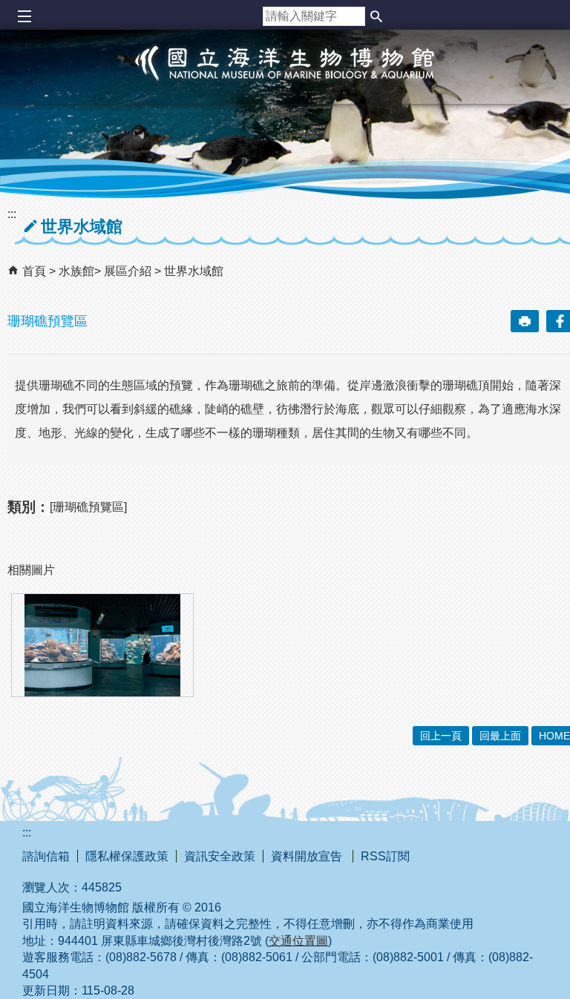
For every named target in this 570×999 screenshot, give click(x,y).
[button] (376, 16)
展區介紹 (129, 271)
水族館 (76, 271)
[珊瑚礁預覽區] (102, 645)
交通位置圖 (298, 940)
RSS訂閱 (385, 856)
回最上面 (500, 736)
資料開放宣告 (308, 856)
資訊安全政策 (219, 856)
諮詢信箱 (46, 856)
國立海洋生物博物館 (285, 79)
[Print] (525, 321)
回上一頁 (441, 736)
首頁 (34, 271)
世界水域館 (193, 271)
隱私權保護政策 (126, 856)
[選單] (24, 16)
